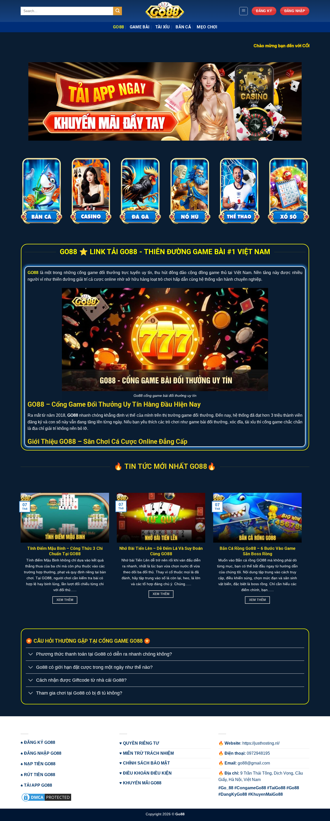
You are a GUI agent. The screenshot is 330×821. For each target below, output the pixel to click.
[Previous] (13, 37)
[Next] (316, 37)
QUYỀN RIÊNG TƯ (141, 743)
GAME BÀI (140, 27)
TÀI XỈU (162, 27)
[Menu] (243, 11)
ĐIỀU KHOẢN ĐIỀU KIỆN (147, 773)
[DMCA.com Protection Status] (46, 797)
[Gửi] (117, 11)
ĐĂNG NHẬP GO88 (42, 753)
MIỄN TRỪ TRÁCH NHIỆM (148, 753)
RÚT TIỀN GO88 (39, 774)
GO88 (118, 27)
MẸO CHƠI (207, 27)
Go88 (180, 814)
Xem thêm (258, 599)
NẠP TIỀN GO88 (39, 764)
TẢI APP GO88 (38, 785)
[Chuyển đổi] (31, 654)
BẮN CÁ (183, 27)
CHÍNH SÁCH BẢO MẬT (146, 763)
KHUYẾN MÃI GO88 (142, 783)
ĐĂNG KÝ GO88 (39, 742)
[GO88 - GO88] (165, 11)
